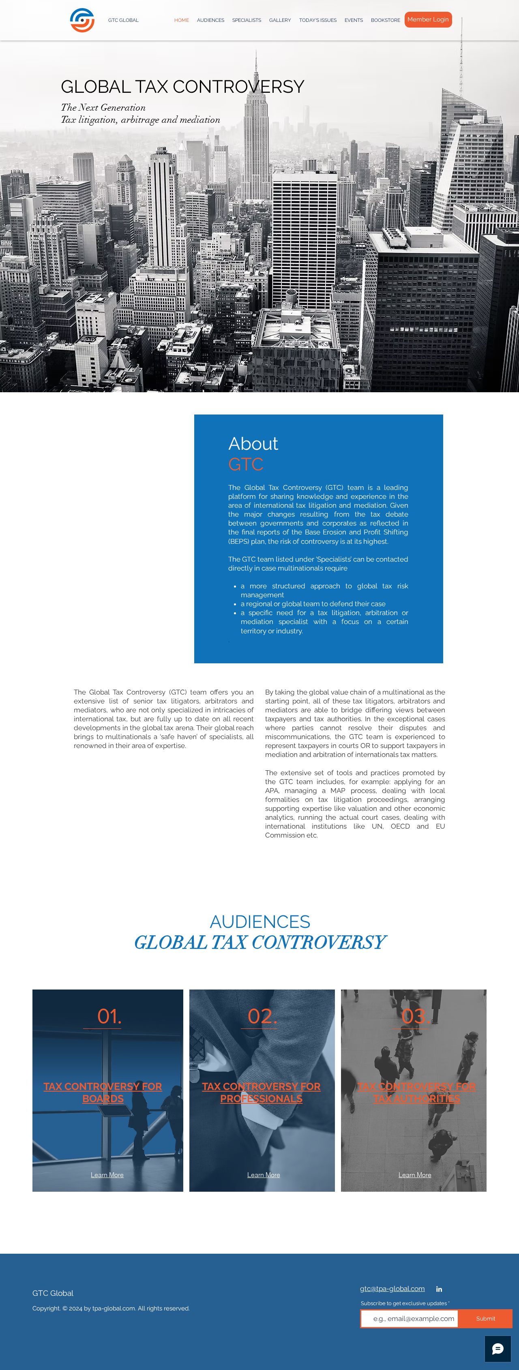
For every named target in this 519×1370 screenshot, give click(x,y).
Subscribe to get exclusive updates (404, 1303)
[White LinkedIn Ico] (439, 1289)
